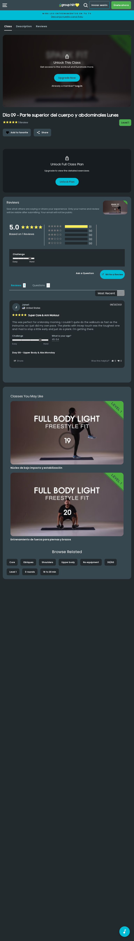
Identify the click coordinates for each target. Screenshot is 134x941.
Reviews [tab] (16, 285)
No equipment (91, 562)
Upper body (68, 562)
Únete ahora (121, 5)
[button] (114, 360)
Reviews (41, 26)
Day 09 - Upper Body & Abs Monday (33, 352)
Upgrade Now (67, 78)
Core (12, 562)
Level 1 (13, 571)
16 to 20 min (49, 571)
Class (8, 26)
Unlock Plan (67, 181)
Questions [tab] (38, 285)
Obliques (28, 562)
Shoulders (47, 562)
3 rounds (30, 571)
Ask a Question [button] (85, 273)
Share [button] (19, 360)
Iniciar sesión (99, 5)
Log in (78, 86)
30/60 (110, 562)
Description (24, 26)
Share (42, 132)
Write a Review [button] (114, 274)
